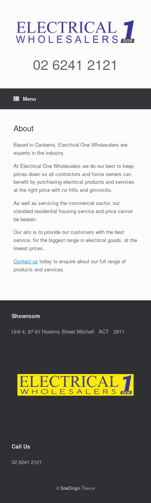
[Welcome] (75, 385)
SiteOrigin (70, 488)
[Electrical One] (75, 31)
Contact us (26, 261)
